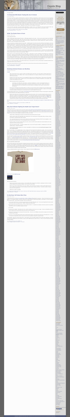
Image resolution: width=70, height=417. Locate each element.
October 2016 (58, 171)
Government (57, 356)
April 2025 (57, 104)
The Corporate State (59, 396)
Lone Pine (16, 29)
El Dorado (13, 29)
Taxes (57, 394)
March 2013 (57, 215)
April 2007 (57, 288)
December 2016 (58, 169)
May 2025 (57, 103)
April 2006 (57, 300)
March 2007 (57, 289)
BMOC (17, 10)
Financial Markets (58, 349)
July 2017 (57, 162)
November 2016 (58, 170)
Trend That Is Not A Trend (59, 400)
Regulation (57, 388)
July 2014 (57, 199)
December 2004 (58, 317)
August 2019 (57, 136)
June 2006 (57, 298)
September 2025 (58, 99)
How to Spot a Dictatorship (59, 73)
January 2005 (58, 316)
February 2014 (58, 204)
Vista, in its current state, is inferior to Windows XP (24, 198)
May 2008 (57, 275)
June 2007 (57, 286)
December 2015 (58, 181)
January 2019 (58, 143)
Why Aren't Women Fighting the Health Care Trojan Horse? (23, 106)
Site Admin (57, 412)
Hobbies (57, 359)
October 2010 (58, 245)
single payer (18, 102)
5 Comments (16, 103)
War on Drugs (58, 404)
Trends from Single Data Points (60, 401)
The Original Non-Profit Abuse (60, 41)
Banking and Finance (13, 30)
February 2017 (58, 167)
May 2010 (57, 250)
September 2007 (58, 283)
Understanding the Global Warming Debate (59, 52)
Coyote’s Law (58, 67)
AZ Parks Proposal (28, 10)
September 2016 (58, 172)
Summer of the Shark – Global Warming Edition (60, 51)
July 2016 (57, 174)
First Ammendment (58, 350)
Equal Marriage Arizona (59, 346)
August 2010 (57, 247)
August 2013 (57, 210)
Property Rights (58, 384)
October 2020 (58, 124)
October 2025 (58, 98)
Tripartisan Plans (58, 402)
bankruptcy (10, 102)
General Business (12, 65)
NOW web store (37, 149)
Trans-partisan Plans (59, 398)
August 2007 (57, 284)
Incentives (57, 363)
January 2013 (58, 217)
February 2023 (58, 108)
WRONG (26, 29)
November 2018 (58, 145)
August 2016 (57, 173)
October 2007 (58, 282)
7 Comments (16, 191)
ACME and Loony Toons (59, 325)
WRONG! (48, 96)
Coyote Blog (54, 6)
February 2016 (58, 179)
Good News (57, 355)
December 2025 (58, 96)
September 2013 (58, 209)
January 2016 (58, 180)
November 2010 (58, 244)
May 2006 (57, 299)
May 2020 (57, 127)
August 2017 (57, 161)
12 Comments (22, 221)
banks (10, 29)
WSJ (29, 102)
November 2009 (58, 256)
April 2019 (57, 140)
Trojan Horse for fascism (46, 110)
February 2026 (58, 94)
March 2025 (57, 105)
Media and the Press (59, 370)
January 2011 (58, 242)
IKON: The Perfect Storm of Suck (16, 33)
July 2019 (57, 137)
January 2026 (58, 95)
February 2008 (58, 278)
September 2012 (58, 221)
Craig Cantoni (14, 102)
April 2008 (57, 276)
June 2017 (57, 163)
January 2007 (58, 291)
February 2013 (58, 216)
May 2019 (57, 139)
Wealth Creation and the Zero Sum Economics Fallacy (60, 86)
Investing (57, 367)
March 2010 (57, 252)
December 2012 (58, 218)
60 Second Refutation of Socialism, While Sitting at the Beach (60, 58)
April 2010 (57, 251)
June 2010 (57, 249)
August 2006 (57, 296)
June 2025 (57, 102)
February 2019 (58, 142)
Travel (57, 399)
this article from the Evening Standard (35, 109)
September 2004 (58, 320)
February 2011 (58, 241)
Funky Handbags (58, 71)
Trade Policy (57, 397)
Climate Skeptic (12, 10)
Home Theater (58, 360)
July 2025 (57, 101)
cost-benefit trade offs (33, 136)
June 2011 (57, 237)
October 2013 (58, 208)
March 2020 (57, 129)
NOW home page (17, 174)
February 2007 (58, 290)
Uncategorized (58, 403)
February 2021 (58, 121)
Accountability (58, 324)
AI (56, 326)
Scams (57, 389)
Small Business (58, 392)
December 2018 (58, 144)
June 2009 (57, 261)
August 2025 (57, 100)
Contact (33, 10)
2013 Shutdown (58, 323)
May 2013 (57, 213)
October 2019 (58, 134)
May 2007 (57, 287)
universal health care (23, 102)
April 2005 (57, 313)
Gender (57, 352)
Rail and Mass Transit (59, 387)
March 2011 (57, 240)
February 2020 (58, 130)
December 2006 (58, 292)
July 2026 (57, 91)
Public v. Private (58, 385)
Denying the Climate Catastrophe (59, 46)
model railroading (58, 372)
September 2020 (58, 125)
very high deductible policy (17, 136)
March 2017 (57, 166)
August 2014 (57, 198)
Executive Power (58, 348)
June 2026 (57, 92)
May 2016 (57, 176)
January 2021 (58, 122)
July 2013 (57, 211)
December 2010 (58, 243)
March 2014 (57, 203)
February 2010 (58, 253)
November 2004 (58, 318)
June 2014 (57, 200)
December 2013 (58, 206)
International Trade (58, 366)
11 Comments (18, 65)
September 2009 (58, 258)
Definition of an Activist (59, 68)
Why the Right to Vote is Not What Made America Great (60, 88)
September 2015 (58, 184)
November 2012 (58, 219)
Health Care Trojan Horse (59, 72)
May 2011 (57, 238)
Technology (57, 395)
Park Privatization (21, 10)
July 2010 (57, 248)
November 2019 (58, 133)
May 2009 (57, 262)
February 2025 (58, 106)
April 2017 (57, 165)
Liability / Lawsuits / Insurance (60, 369)
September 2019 (58, 135)
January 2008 (58, 279)
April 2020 (57, 128)
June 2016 (57, 175)
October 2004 (58, 319)
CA (11, 29)
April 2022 (57, 109)
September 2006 (58, 295)
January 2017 (58, 168)
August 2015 (57, 185)
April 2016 (57, 177)
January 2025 (58, 107)
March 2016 (57, 178)
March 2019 (57, 141)
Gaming (57, 351)
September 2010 (58, 246)
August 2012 (57, 222)
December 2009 (58, 255)
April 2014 (57, 202)
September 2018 (58, 147)
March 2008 (57, 277)
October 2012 (58, 220)
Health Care (11, 103)
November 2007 (58, 281)
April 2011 (57, 239)
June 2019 (57, 138)
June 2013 (57, 212)
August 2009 (57, 259)
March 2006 (57, 301)
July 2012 (57, 223)
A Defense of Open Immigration (60, 60)
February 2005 (58, 315)
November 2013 (58, 207)
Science (57, 390)
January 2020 (58, 131)
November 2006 (58, 293)
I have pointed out (27, 91)
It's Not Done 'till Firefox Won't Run (16, 195)
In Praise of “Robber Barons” (60, 75)
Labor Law (57, 368)
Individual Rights (58, 364)
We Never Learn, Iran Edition (60, 40)
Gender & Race (58, 353)
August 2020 (57, 126)
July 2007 (57, 285)
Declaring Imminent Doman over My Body (18, 69)
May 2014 (57, 201)
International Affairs (58, 365)
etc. (56, 347)
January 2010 (58, 254)
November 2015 (58, 182)
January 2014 (58, 205)
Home (8, 10)
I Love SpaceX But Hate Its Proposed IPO (60, 43)
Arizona (57, 327)
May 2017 (57, 164)
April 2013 (57, 214)
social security (23, 29)
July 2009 (57, 260)
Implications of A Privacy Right (60, 74)
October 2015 (58, 183)
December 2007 (58, 280)
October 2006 (58, 294)
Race (56, 386)
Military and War (58, 371)
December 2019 (58, 132)
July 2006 (57, 297)
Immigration (57, 362)
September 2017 (58, 160)
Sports (57, 393)
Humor (57, 361)
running (19, 29)
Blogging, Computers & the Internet (15, 221)
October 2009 (58, 257)
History (57, 358)
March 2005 (57, 314)
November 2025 (58, 97)
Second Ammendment (59, 391)
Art (56, 328)
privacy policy (58, 33)
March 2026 (57, 93)
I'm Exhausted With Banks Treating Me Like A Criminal (22, 14)
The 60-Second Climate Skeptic (60, 83)
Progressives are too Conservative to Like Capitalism (60, 78)
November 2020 (58, 123)
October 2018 (58, 146)
